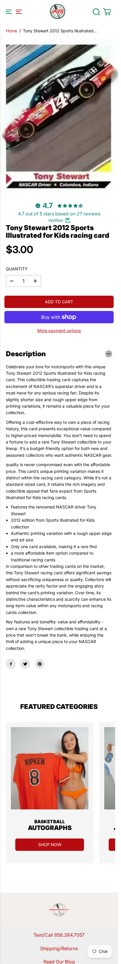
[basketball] (49, 768)
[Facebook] (11, 664)
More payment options (59, 330)
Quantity (17, 268)
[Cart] (107, 11)
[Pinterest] (40, 664)
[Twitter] (25, 664)
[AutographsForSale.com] (57, 12)
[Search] (96, 11)
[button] (13, 12)
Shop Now (49, 844)
